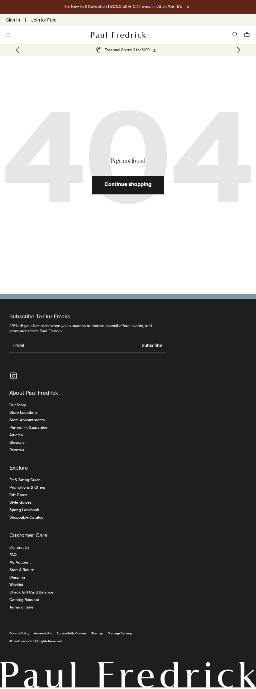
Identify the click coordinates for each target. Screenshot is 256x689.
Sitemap (97, 633)
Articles (16, 434)
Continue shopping (128, 185)
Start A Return (21, 569)
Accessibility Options (71, 633)
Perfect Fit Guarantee (28, 427)
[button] (238, 50)
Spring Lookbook (24, 509)
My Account (20, 562)
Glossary (17, 442)
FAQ (13, 554)
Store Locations (23, 412)
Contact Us (19, 547)
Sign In (13, 20)
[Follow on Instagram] (13, 376)
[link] (122, 50)
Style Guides (20, 502)
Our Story (17, 405)
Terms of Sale (21, 607)
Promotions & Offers (27, 487)
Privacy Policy (19, 633)
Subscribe (152, 346)
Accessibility (43, 633)
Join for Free (44, 20)
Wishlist (16, 584)
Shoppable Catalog (26, 517)
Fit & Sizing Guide (25, 479)
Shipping (17, 577)
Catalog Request (24, 599)
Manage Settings (120, 633)
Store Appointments (27, 420)
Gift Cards (18, 494)
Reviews (16, 449)
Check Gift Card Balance (31, 592)
